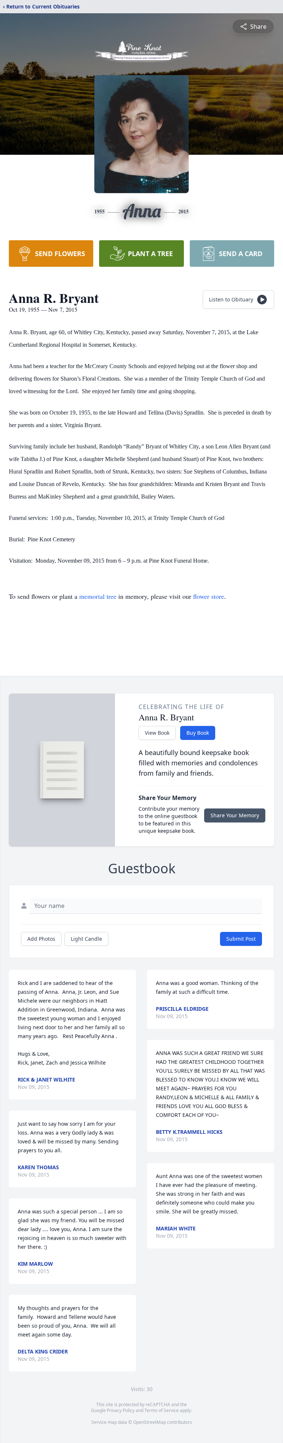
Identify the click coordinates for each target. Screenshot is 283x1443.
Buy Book (197, 732)
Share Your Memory (234, 815)
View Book (157, 732)
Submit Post (241, 938)
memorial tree (97, 596)
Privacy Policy (120, 1410)
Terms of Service (161, 1410)
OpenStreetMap (149, 1422)
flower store (208, 596)
